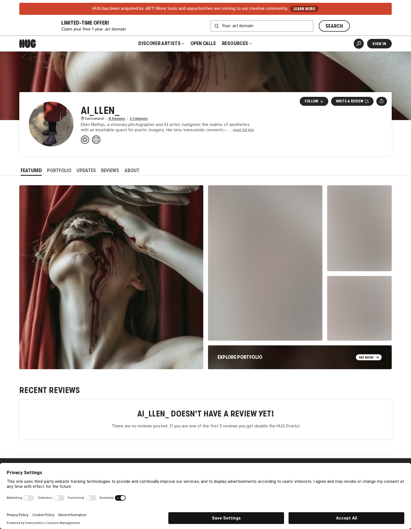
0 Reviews (116, 119)
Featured (31, 170)
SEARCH (334, 26)
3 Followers (139, 119)
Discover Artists (159, 43)
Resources (235, 43)
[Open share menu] (381, 101)
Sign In (379, 43)
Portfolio (59, 170)
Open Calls (203, 43)
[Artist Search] (359, 44)
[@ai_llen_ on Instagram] (96, 139)
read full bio (243, 130)
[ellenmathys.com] (85, 139)
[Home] (27, 43)
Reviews (110, 170)
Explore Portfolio (240, 357)
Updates (86, 170)
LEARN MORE (304, 9)
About (132, 170)
